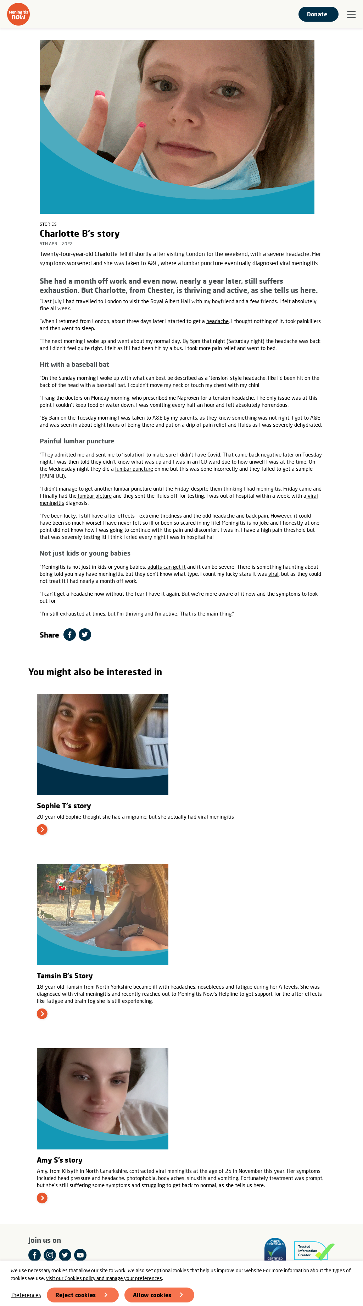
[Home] (18, 14)
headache (217, 321)
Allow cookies (152, 1294)
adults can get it (166, 566)
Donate (317, 14)
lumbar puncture (89, 441)
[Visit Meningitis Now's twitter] (65, 1255)
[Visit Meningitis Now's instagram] (50, 1255)
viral (273, 573)
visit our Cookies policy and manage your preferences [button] (104, 1278)
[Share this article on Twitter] (85, 634)
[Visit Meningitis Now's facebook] (34, 1255)
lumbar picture (94, 495)
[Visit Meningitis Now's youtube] (80, 1255)
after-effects (119, 515)
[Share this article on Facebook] (69, 634)
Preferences (26, 1294)
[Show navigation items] (351, 14)
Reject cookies (75, 1294)
